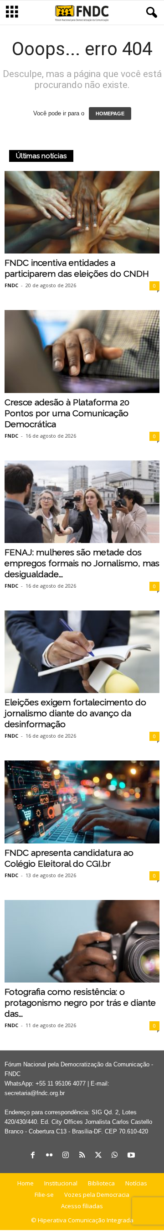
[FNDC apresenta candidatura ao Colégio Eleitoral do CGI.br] (82, 801)
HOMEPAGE (110, 113)
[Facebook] (33, 1156)
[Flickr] (49, 1156)
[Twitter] (98, 1156)
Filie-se (44, 1194)
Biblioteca (101, 1183)
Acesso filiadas (82, 1206)
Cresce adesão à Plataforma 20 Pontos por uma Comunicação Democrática (67, 413)
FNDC (11, 285)
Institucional (60, 1183)
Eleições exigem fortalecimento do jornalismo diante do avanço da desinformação (75, 713)
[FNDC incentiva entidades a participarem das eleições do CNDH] (82, 212)
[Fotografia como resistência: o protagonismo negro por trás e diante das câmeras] (82, 941)
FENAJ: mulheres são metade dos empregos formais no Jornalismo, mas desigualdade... (82, 563)
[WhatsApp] (115, 1156)
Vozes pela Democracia (96, 1194)
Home (25, 1183)
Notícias (136, 1183)
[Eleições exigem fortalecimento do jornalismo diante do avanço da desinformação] (82, 651)
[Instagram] (65, 1156)
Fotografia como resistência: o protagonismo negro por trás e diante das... (80, 1003)
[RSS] (82, 1156)
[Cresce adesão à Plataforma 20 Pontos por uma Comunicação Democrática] (82, 351)
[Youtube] (131, 1156)
